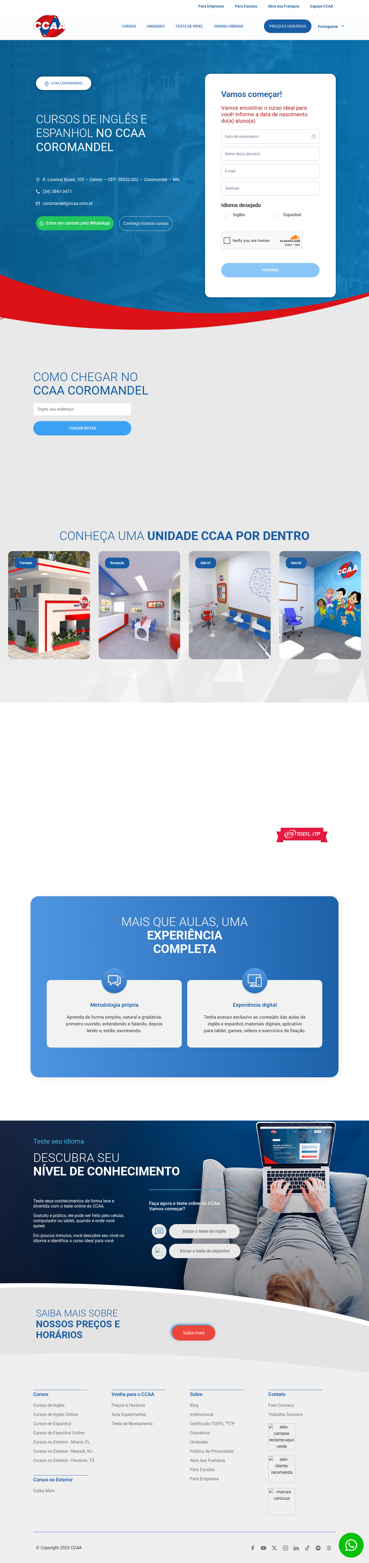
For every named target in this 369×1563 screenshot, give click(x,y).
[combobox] (270, 136)
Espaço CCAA (321, 6)
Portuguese (328, 26)
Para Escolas (246, 6)
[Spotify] (318, 1548)
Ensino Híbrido (228, 26)
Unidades (156, 26)
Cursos (129, 26)
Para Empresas (211, 6)
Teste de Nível (189, 26)
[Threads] (329, 1548)
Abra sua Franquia (283, 6)
